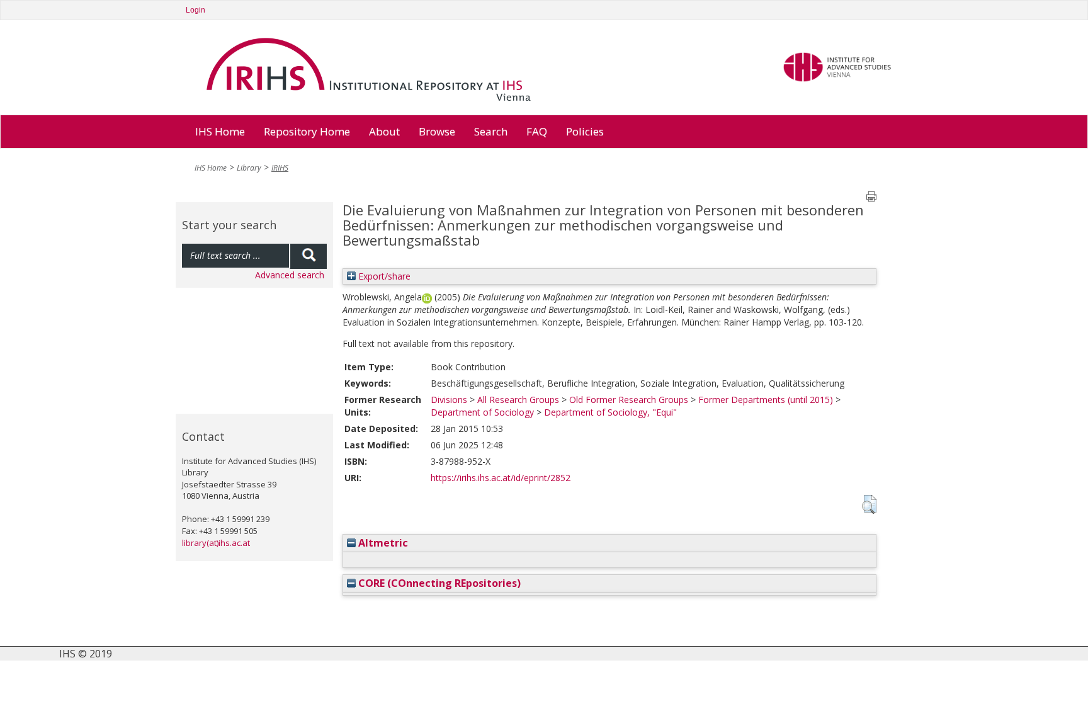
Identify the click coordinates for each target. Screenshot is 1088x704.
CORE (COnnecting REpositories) (438, 583)
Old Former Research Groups (628, 400)
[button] (869, 504)
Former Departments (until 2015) (765, 400)
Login (195, 10)
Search (490, 131)
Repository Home (307, 131)
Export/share (383, 276)
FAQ (536, 131)
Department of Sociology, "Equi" (610, 412)
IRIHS (279, 167)
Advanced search (289, 275)
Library (249, 167)
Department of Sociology (482, 412)
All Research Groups (518, 400)
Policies (585, 131)
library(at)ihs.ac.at (216, 542)
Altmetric (382, 543)
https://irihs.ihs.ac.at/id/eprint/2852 (500, 478)
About (384, 131)
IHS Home (220, 131)
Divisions (449, 400)
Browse (437, 131)
